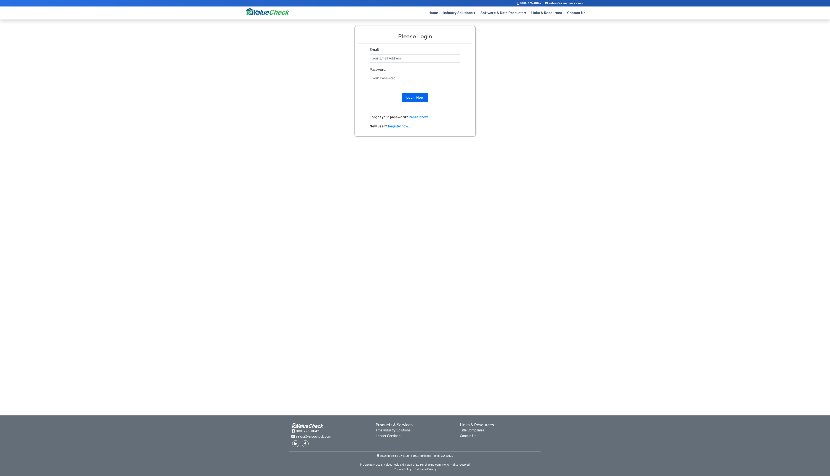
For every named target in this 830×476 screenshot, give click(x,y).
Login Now (414, 97)
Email (374, 50)
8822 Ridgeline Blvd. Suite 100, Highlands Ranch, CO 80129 (416, 455)
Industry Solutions (458, 13)
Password (378, 70)
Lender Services (388, 436)
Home (433, 13)
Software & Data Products (502, 13)
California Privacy (425, 469)
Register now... (399, 126)
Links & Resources (546, 13)
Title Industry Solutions (393, 430)
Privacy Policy (403, 469)
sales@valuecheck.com (565, 3)
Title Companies (472, 430)
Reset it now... (419, 117)
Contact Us (576, 13)
